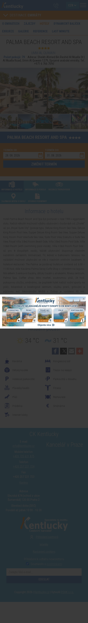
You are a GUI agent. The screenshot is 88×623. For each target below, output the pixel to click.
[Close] (83, 299)
